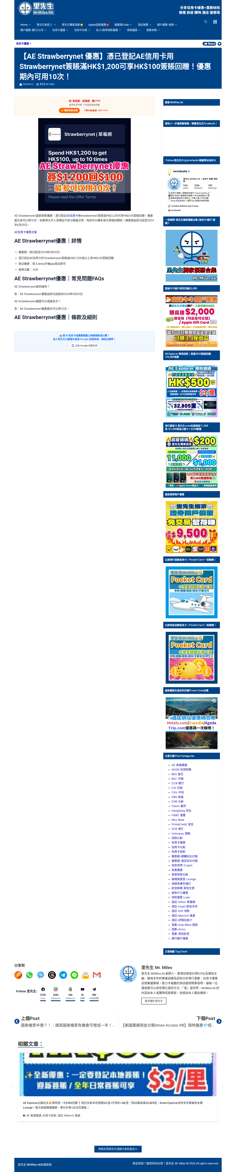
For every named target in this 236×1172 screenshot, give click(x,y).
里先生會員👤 (45, 24)
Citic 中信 (178, 792)
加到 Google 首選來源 (86, 345)
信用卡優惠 (58, 30)
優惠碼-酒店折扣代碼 (185, 860)
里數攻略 (151, 30)
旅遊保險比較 (180, 874)
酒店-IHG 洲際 (181, 911)
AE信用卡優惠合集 (25, 232)
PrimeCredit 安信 (182, 824)
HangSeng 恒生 (181, 810)
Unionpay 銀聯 (181, 833)
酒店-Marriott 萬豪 (183, 915)
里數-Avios (178, 929)
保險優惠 (132, 30)
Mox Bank (178, 820)
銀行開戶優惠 (180, 938)
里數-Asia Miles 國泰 (185, 924)
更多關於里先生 (154, 1001)
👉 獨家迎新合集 (69, 110)
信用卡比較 (80, 30)
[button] (13, 1086)
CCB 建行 (178, 783)
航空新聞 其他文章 (183, 888)
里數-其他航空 (180, 933)
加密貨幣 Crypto (182, 865)
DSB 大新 (177, 801)
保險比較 (177, 838)
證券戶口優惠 (180, 892)
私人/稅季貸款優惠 (107, 30)
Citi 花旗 (177, 788)
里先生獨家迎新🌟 (72, 24)
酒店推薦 (143, 24)
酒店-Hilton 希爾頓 (183, 902)
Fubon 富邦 (179, 806)
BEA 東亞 (177, 774)
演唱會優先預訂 (181, 883)
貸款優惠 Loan (181, 897)
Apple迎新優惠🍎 (98, 24)
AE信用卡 (72, 215)
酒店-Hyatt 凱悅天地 (184, 906)
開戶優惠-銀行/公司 (31, 30)
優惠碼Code (122, 24)
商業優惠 (177, 870)
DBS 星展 (177, 797)
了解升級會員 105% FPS (95, 110)
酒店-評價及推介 (182, 920)
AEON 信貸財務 (181, 769)
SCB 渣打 (177, 828)
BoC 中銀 (177, 778)
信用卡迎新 (178, 851)
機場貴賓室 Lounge (184, 879)
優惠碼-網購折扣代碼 (185, 856)
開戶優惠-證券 (165, 24)
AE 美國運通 (179, 765)
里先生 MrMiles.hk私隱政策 (35, 1164)
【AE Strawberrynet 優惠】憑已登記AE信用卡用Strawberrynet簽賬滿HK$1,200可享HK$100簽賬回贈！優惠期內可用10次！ (115, 66)
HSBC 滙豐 (179, 815)
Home (24, 24)
